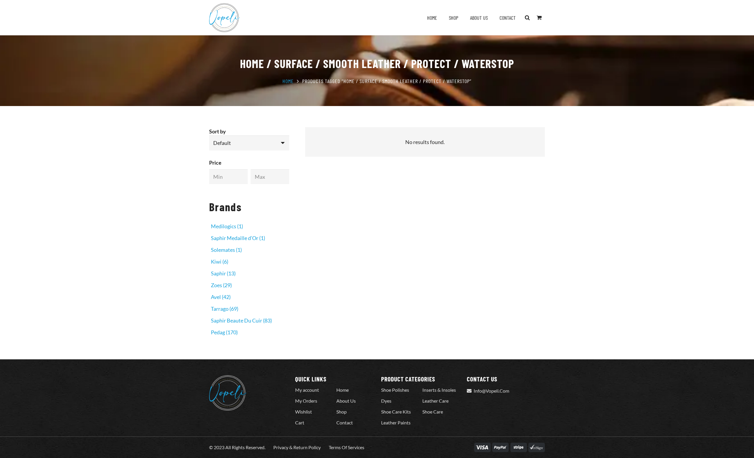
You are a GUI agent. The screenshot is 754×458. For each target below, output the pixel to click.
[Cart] (539, 17)
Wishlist (303, 411)
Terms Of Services (346, 447)
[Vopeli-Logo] (224, 17)
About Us (346, 401)
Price (215, 162)
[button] (527, 17)
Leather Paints (396, 422)
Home (288, 81)
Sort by (217, 131)
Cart (299, 422)
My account (307, 390)
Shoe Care (432, 411)
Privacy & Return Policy (297, 447)
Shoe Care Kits (396, 411)
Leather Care (435, 401)
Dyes (386, 401)
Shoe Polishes (395, 390)
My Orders (306, 401)
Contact (344, 422)
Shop (341, 411)
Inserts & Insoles (439, 390)
